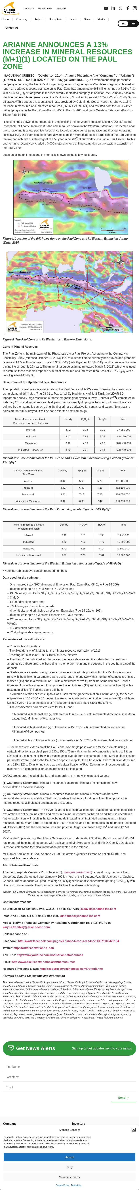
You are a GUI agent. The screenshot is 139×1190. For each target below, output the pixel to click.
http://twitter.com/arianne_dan (33, 948)
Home (5, 19)
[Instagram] (135, 8)
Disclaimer (76, 1185)
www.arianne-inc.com (77, 872)
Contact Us (11, 27)
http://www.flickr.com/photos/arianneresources (43, 961)
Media (101, 19)
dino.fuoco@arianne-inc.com (80, 915)
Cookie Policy (62, 1185)
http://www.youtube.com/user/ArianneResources (50, 955)
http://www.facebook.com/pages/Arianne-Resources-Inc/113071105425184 (68, 941)
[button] (133, 1130)
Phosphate (56, 19)
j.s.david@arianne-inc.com (98, 908)
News (87, 19)
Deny (69, 1167)
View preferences (69, 1177)
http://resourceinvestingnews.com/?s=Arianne (71, 968)
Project (39, 19)
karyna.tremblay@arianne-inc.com (26, 927)
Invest (73, 19)
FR (133, 23)
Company (21, 19)
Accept (69, 1157)
